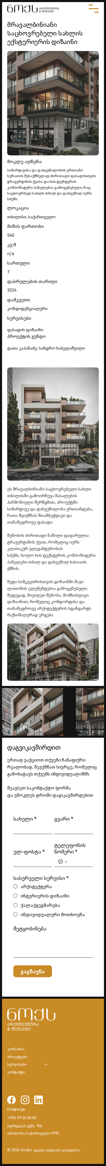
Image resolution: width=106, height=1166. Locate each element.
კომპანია (15, 1049)
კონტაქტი (16, 1072)
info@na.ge (16, 1109)
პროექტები (17, 1056)
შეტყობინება (30, 928)
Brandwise (31, 1155)
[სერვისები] (46, 1064)
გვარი (63, 818)
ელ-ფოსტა (29, 851)
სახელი (25, 818)
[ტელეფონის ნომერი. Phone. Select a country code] (62, 861)
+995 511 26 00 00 (21, 1118)
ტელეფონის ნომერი (70, 848)
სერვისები (16, 1064)
